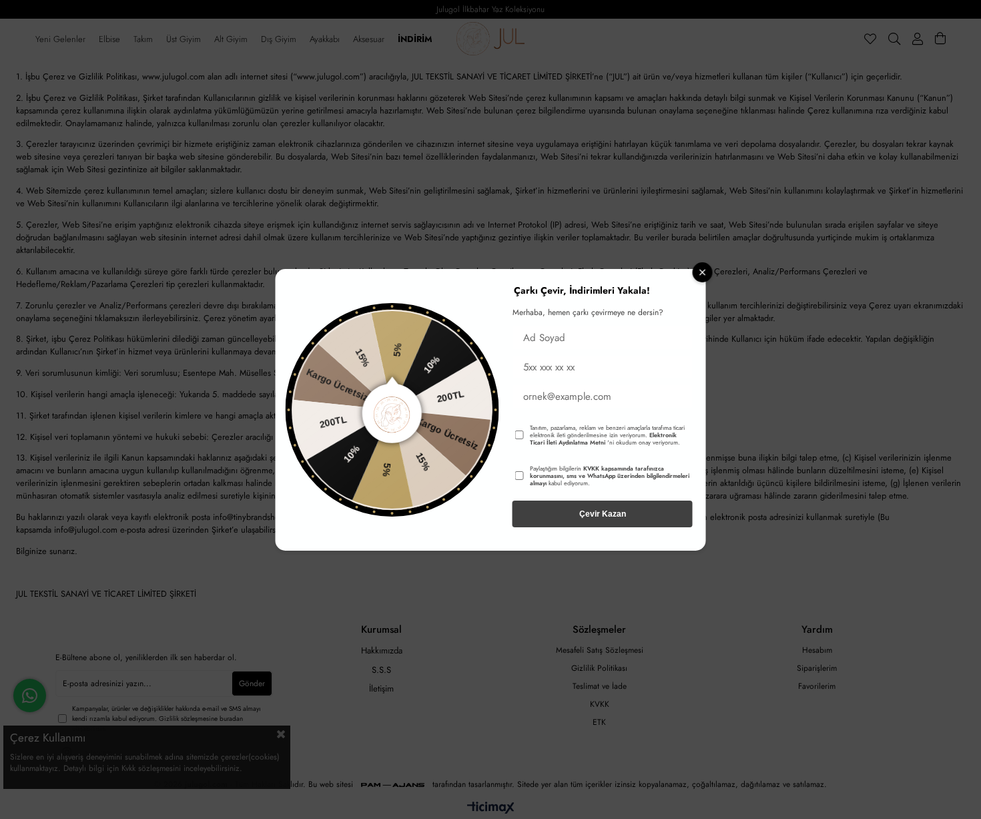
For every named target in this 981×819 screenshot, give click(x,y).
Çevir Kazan (602, 514)
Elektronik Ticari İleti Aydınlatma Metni (603, 439)
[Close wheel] (703, 272)
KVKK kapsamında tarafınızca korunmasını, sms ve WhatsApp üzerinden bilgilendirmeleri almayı (609, 475)
